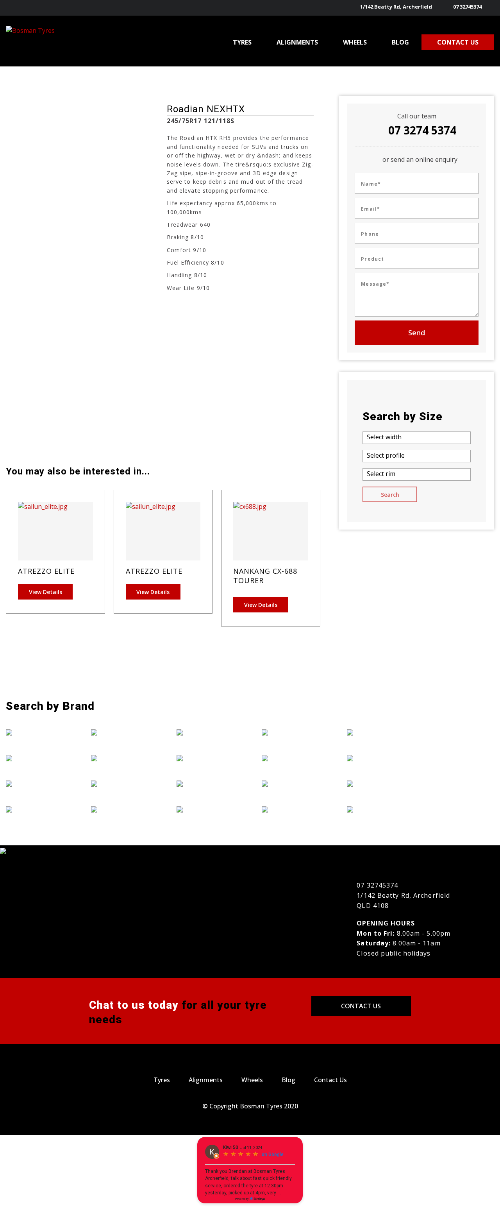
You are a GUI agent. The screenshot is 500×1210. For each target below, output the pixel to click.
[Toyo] (378, 784)
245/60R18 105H (35, 317)
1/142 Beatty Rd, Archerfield (396, 6)
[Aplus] (37, 732)
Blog (288, 1080)
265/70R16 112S (113, 372)
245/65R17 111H (35, 328)
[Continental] (37, 784)
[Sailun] (378, 732)
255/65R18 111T (114, 284)
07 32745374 (467, 6)
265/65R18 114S (113, 394)
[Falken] (37, 809)
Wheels (252, 1080)
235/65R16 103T (114, 295)
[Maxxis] (207, 809)
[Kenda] (207, 758)
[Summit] (378, 758)
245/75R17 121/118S (40, 361)
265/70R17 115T (114, 361)
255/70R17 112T (35, 405)
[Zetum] (378, 809)
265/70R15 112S (113, 383)
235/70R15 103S (113, 328)
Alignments (206, 1080)
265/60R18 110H (35, 383)
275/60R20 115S (113, 350)
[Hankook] (122, 784)
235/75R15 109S (34, 306)
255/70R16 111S (34, 416)
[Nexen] (292, 784)
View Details (45, 592)
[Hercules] (122, 809)
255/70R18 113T (35, 394)
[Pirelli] (292, 809)
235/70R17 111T (35, 295)
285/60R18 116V (113, 306)
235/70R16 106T (35, 284)
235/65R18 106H (114, 317)
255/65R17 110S (34, 372)
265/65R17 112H (114, 405)
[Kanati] (207, 732)
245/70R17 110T (35, 350)
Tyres (162, 1080)
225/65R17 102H (114, 416)
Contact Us (361, 1006)
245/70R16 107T (35, 339)
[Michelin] (292, 732)
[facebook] (489, 8)
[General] (122, 758)
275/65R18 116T (114, 339)
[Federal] (122, 732)
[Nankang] (292, 758)
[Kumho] (207, 784)
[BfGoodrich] (37, 758)
